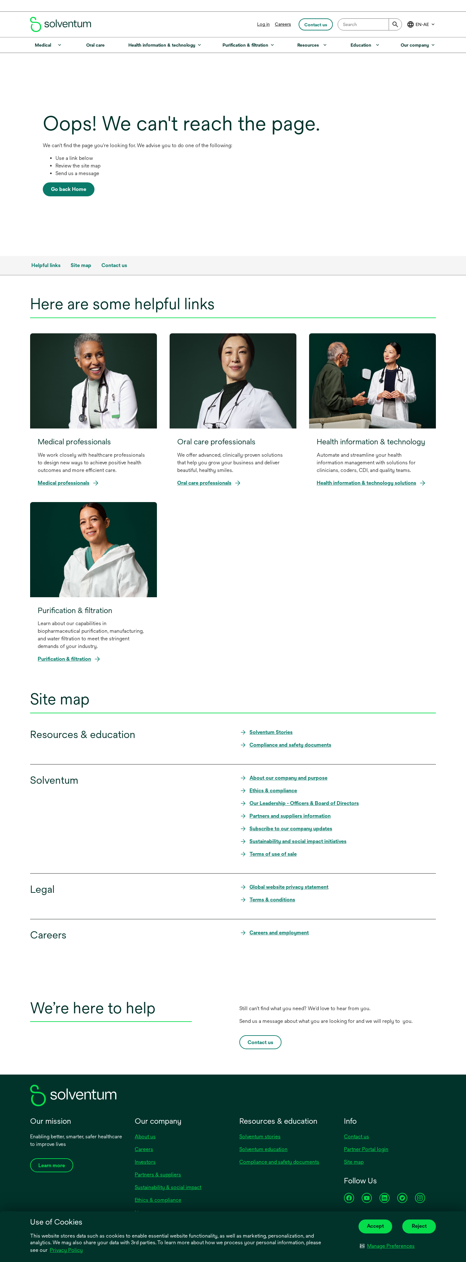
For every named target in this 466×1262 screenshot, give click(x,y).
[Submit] (395, 24)
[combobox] (370, 24)
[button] (387, 1246)
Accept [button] (375, 1226)
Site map (354, 1162)
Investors (145, 1162)
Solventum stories (260, 1137)
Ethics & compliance (158, 1200)
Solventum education (263, 1149)
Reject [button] (419, 1226)
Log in (263, 24)
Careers (283, 24)
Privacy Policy (67, 1250)
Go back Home (68, 189)
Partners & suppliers (158, 1175)
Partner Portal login (366, 1149)
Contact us (356, 1137)
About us (145, 1137)
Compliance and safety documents (279, 1162)
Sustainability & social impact (168, 1187)
